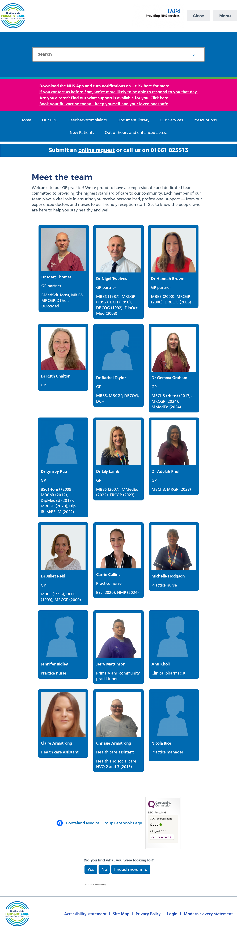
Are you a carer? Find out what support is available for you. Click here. (104, 97)
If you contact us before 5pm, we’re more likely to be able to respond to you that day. (118, 91)
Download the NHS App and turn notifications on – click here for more (104, 85)
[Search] (195, 54)
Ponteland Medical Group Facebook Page (104, 823)
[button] (90, 869)
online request (96, 150)
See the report (160, 837)
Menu (225, 15)
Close (198, 15)
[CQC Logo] (159, 807)
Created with (94, 885)
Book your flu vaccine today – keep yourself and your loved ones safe (103, 103)
